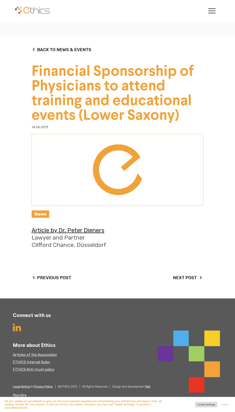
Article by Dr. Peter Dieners (68, 230)
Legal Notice (21, 386)
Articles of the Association (35, 355)
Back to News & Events (64, 49)
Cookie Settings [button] (206, 404)
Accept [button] (224, 404)
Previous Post (54, 277)
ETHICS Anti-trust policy (33, 369)
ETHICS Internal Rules (31, 362)
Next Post (185, 277)
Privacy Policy (43, 386)
